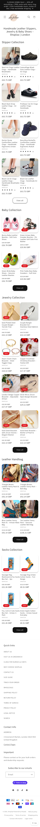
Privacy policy (8, 815)
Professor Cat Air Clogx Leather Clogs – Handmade (29, 106)
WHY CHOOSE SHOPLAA (13, 667)
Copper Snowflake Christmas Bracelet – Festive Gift (28, 361)
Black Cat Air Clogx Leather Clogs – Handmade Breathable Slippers (10, 182)
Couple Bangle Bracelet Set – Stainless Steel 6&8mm (29, 325)
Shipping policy (33, 815)
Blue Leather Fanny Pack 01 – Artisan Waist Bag (11, 522)
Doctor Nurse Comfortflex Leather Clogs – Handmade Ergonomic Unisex (9, 143)
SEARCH (7, 718)
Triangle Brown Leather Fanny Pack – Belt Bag (28, 486)
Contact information (16, 818)
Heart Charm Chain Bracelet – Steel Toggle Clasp (9, 361)
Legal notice (29, 818)
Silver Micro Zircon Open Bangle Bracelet (28, 396)
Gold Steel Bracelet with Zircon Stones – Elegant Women (10, 433)
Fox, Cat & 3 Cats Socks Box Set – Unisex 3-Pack (11, 613)
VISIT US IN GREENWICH (13, 657)
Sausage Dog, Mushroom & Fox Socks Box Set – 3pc (11, 577)
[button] (4, 17)
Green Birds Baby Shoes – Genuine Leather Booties (8, 273)
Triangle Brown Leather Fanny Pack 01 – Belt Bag (10, 486)
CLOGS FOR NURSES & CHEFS (15, 662)
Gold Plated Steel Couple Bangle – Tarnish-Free (9, 325)
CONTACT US (9, 672)
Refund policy (32, 812)
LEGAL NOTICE (9, 713)
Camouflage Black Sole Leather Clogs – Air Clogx (28, 69)
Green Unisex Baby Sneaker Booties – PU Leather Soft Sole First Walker (29, 238)
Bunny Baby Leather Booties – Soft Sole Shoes (10, 237)
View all (20, 200)
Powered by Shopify (19, 811)
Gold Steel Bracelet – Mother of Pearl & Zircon (28, 433)
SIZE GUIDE (8, 677)
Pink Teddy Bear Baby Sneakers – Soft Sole (28, 272)
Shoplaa (10, 811)
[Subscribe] (31, 774)
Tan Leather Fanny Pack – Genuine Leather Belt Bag (27, 522)
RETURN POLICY (10, 698)
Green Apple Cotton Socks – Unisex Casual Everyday (28, 613)
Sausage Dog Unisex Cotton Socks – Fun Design (28, 577)
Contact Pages (9, 744)
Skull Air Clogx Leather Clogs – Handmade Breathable (11, 69)
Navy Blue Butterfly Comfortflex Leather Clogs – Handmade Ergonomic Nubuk (28, 143)
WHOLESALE (8, 687)
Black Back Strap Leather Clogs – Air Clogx (9, 106)
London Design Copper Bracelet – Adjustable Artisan (11, 397)
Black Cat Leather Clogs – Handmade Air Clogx (28, 181)
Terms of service (21, 815)
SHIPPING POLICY (10, 692)
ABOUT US (8, 652)
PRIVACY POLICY (10, 708)
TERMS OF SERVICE (11, 703)
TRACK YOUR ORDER (11, 682)
